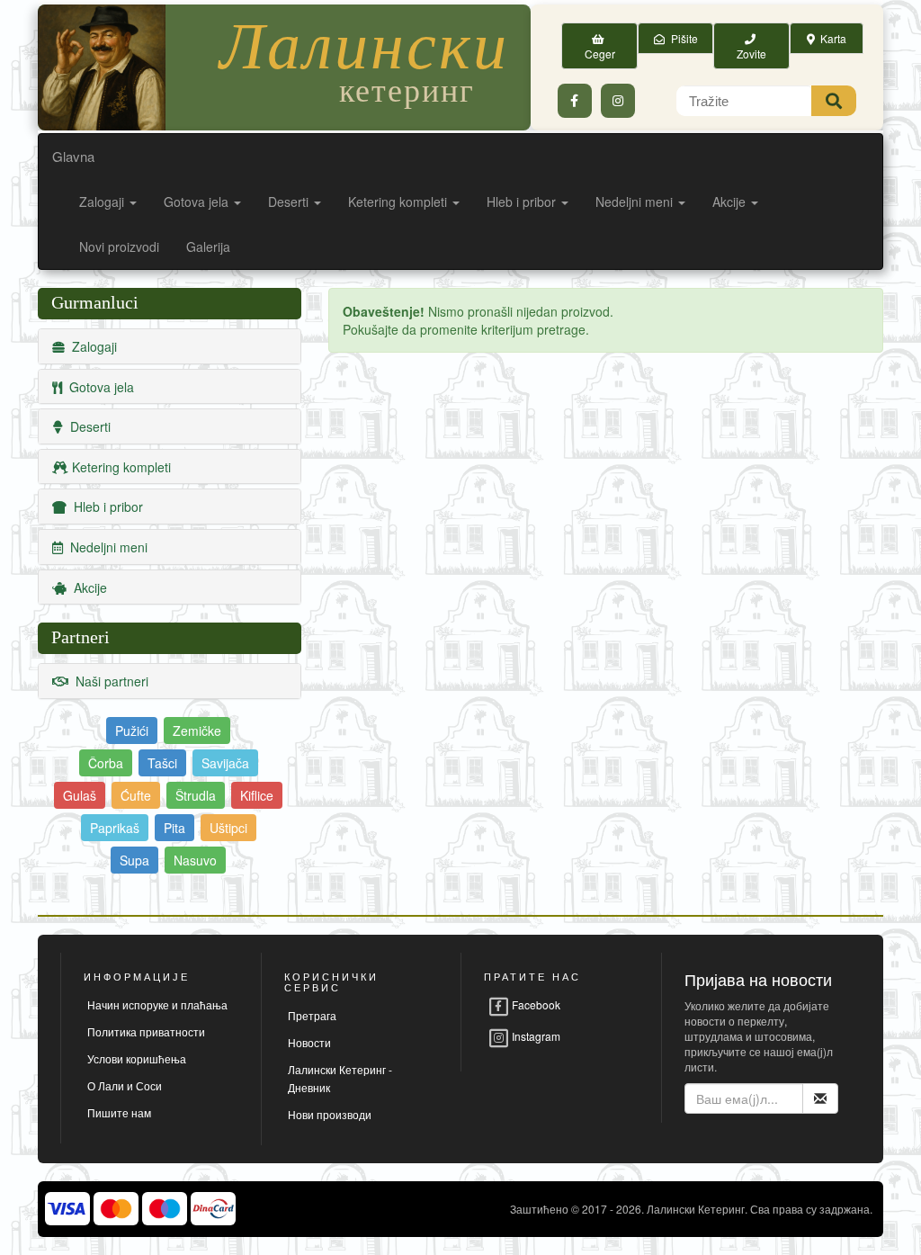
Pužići (131, 731)
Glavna (73, 156)
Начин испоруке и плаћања (157, 1004)
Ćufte (136, 795)
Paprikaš (114, 828)
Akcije (730, 202)
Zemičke (197, 731)
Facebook (534, 1004)
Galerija (208, 246)
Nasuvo (195, 860)
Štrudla (195, 795)
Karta (830, 38)
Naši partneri (108, 681)
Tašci (162, 763)
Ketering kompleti (399, 202)
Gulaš (79, 795)
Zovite (751, 46)
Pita (174, 828)
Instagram (534, 1036)
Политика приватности (146, 1031)
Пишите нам (119, 1112)
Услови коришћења (136, 1058)
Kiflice (256, 795)
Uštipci (228, 828)
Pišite (682, 38)
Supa (134, 860)
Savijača (225, 763)
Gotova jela (198, 202)
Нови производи (329, 1114)
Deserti (290, 202)
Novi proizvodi (119, 246)
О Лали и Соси (124, 1085)
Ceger (600, 46)
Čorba (105, 763)
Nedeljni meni (635, 202)
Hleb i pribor (523, 202)
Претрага (312, 1015)
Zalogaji (103, 202)
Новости (309, 1042)
